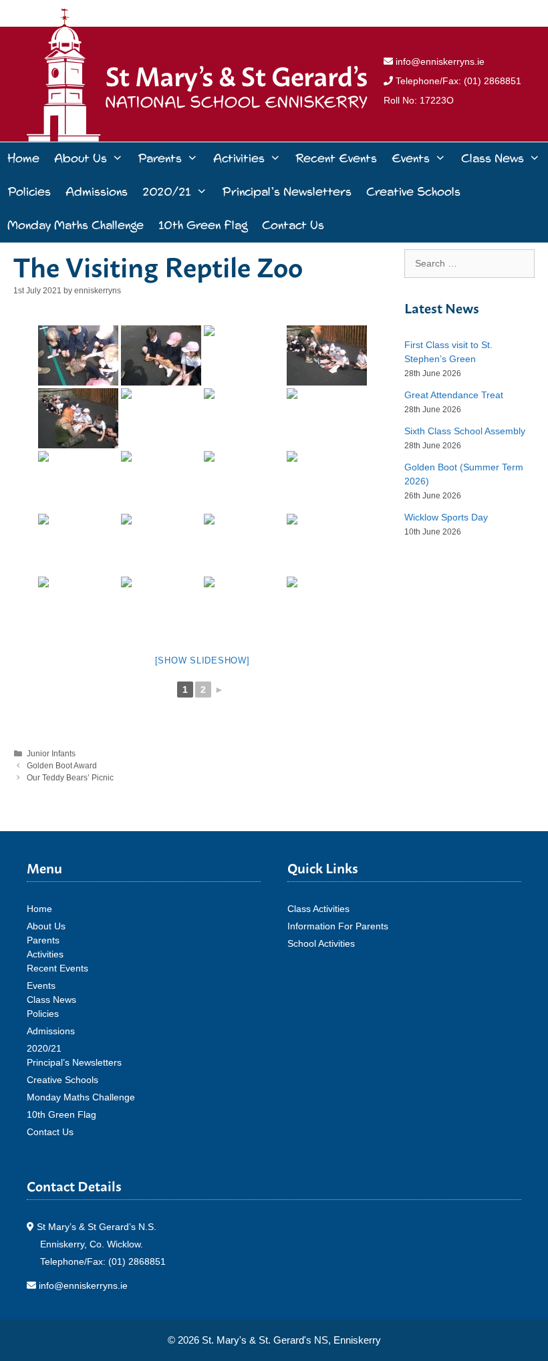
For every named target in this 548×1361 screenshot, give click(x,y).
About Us (80, 158)
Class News (492, 158)
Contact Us (293, 225)
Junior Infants (51, 753)
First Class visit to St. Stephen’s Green (448, 351)
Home (23, 158)
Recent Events (336, 158)
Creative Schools (413, 192)
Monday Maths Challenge (75, 225)
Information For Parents (337, 926)
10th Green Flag (202, 225)
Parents (160, 158)
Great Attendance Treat (453, 395)
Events (411, 158)
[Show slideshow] (202, 660)
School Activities (321, 943)
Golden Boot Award (62, 765)
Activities (239, 158)
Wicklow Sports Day (446, 517)
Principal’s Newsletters (287, 192)
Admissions (96, 192)
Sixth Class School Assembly (464, 431)
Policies (29, 192)
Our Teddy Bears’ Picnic (70, 777)
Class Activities (318, 908)
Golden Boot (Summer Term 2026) (463, 474)
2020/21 (166, 192)
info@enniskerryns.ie (439, 61)
